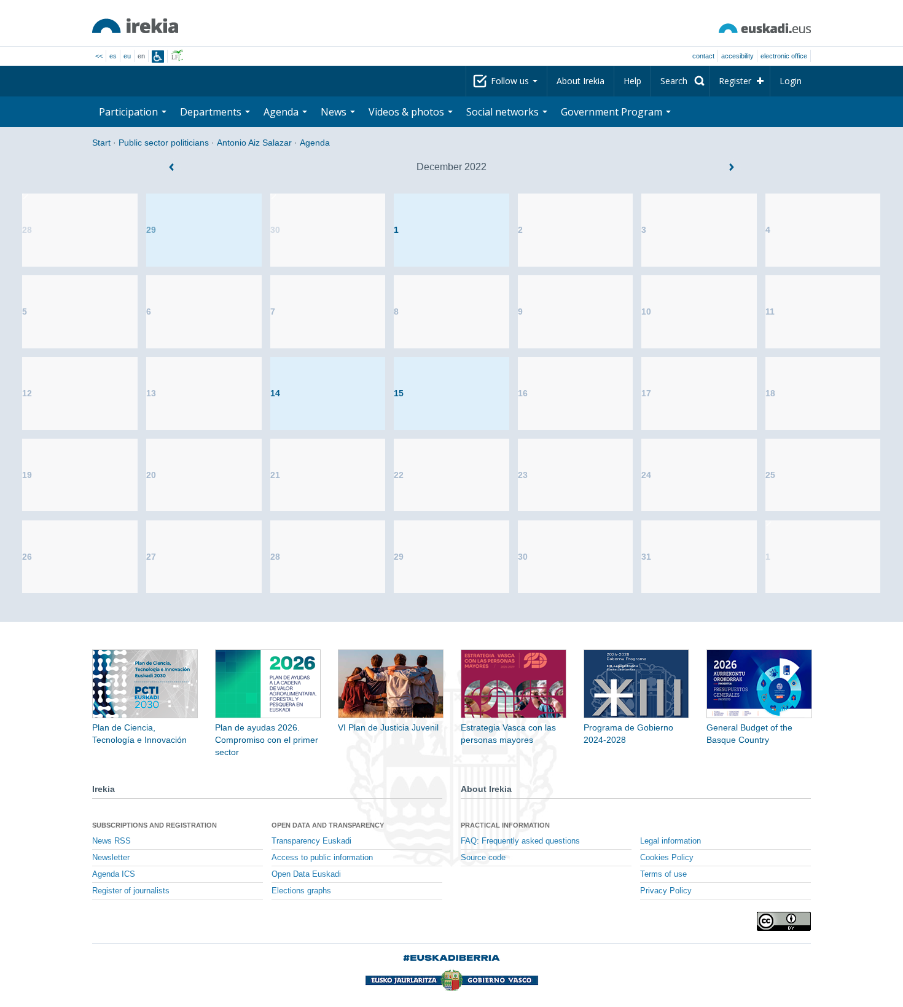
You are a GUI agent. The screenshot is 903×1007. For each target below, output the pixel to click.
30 (275, 230)
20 (151, 475)
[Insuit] (158, 56)
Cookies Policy (667, 857)
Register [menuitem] (735, 81)
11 (770, 311)
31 (646, 557)
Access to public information (322, 857)
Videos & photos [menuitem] (408, 112)
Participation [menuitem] (129, 112)
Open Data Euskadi (306, 874)
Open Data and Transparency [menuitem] (328, 825)
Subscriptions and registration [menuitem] (154, 825)
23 (523, 475)
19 (27, 475)
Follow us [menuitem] (511, 81)
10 (646, 311)
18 (770, 393)
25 (770, 475)
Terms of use (663, 874)
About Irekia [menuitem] (580, 81)
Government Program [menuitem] (613, 112)
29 (151, 230)
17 (646, 393)
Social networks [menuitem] (503, 112)
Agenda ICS (113, 874)
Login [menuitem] (791, 81)
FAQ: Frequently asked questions (520, 841)
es (113, 56)
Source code (483, 857)
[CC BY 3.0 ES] (784, 921)
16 (523, 393)
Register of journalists (131, 891)
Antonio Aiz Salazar (254, 142)
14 (275, 393)
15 (399, 393)
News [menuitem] (335, 112)
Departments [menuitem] (212, 112)
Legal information (670, 841)
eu (127, 56)
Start (101, 142)
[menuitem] (680, 81)
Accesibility (737, 56)
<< (99, 56)
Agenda (315, 142)
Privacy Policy (666, 891)
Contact (703, 56)
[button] (171, 167)
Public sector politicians (164, 142)
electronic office (783, 56)
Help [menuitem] (632, 81)
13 (151, 393)
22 (399, 475)
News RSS (111, 841)
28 (27, 230)
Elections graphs (301, 891)
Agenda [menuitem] (282, 112)
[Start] (135, 25)
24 (646, 475)
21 (275, 475)
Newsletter (111, 857)
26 (27, 557)
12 (27, 393)
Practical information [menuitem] (505, 825)
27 (151, 557)
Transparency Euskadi (311, 841)
